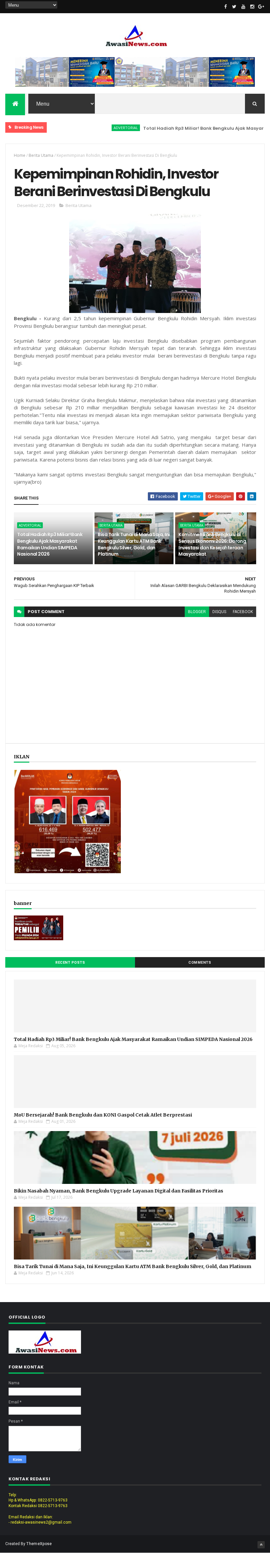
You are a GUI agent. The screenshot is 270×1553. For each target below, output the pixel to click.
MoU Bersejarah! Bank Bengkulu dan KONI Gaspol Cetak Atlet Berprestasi (103, 1115)
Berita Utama (41, 155)
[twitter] (234, 6)
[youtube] (243, 6)
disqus (219, 611)
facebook (243, 611)
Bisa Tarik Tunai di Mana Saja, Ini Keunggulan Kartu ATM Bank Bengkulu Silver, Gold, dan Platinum (134, 544)
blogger (197, 611)
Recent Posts (70, 962)
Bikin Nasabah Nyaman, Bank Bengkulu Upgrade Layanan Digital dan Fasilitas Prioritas (118, 1191)
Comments (199, 962)
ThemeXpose (39, 1543)
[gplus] (261, 6)
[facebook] (225, 6)
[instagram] (252, 6)
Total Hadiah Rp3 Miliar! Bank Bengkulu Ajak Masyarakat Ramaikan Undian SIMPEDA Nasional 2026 (49, 544)
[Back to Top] (261, 1544)
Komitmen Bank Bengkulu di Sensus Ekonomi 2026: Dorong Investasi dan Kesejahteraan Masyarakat (212, 544)
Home (19, 155)
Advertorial (106, 127)
